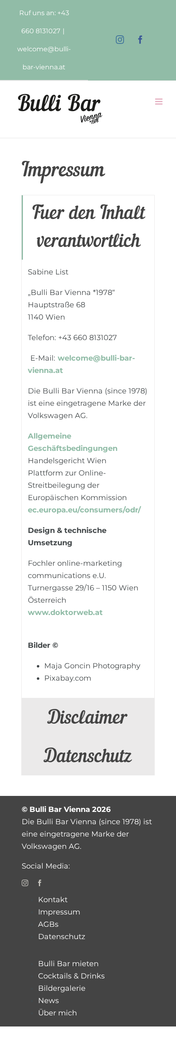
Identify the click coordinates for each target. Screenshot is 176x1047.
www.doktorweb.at (65, 612)
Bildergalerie (62, 988)
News (48, 1000)
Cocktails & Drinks (71, 976)
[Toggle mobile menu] (159, 101)
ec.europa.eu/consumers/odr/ (84, 509)
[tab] (88, 227)
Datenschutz (61, 936)
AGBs (48, 924)
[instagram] (25, 883)
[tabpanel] (88, 479)
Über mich (57, 1012)
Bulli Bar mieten (68, 963)
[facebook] (39, 883)
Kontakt (53, 899)
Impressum (59, 912)
